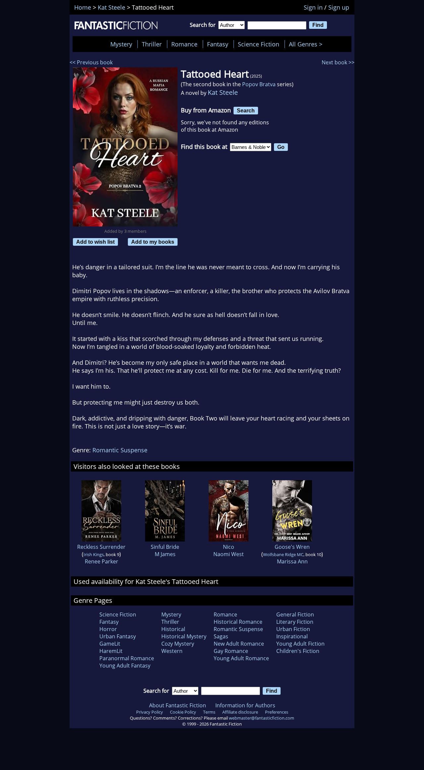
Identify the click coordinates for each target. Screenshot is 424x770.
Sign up (338, 7)
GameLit (109, 643)
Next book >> (338, 62)
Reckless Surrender (101, 546)
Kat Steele (223, 92)
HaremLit (111, 651)
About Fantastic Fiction (177, 705)
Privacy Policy (149, 712)
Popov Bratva (259, 84)
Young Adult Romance (241, 658)
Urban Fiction (293, 629)
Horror (108, 629)
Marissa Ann (292, 561)
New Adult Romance (239, 643)
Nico (228, 546)
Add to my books (152, 242)
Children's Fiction (297, 651)
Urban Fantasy (117, 636)
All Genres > (307, 44)
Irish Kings (93, 554)
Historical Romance (238, 621)
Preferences (276, 712)
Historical (173, 629)
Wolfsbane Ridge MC (283, 554)
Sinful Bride (165, 546)
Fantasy (217, 44)
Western (172, 651)
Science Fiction (258, 44)
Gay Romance (231, 651)
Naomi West (228, 554)
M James (165, 554)
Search (246, 110)
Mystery (121, 44)
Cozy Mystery (177, 643)
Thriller (152, 44)
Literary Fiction (294, 621)
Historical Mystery (183, 636)
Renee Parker (101, 561)
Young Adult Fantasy (124, 665)
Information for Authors (245, 705)
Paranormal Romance (126, 658)
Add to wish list (95, 242)
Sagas (221, 636)
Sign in (313, 7)
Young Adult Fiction (300, 643)
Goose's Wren (292, 546)
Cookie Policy (183, 712)
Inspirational (292, 636)
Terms (209, 712)
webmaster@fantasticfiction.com (261, 718)
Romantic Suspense (119, 450)
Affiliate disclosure (240, 712)
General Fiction (295, 614)
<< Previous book (91, 62)
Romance (184, 44)
